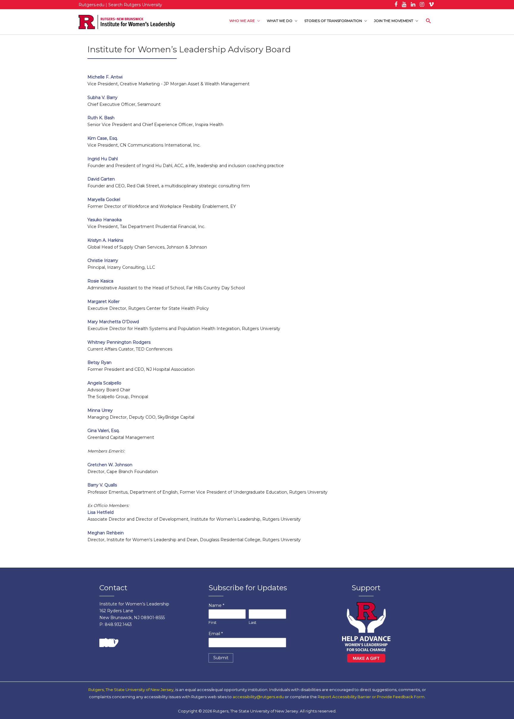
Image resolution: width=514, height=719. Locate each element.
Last (252, 622)
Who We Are (242, 20)
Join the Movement (393, 20)
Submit (220, 657)
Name (216, 605)
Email (216, 633)
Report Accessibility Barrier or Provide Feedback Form (371, 696)
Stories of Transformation (333, 20)
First (213, 622)
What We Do (279, 20)
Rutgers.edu (91, 4)
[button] (428, 21)
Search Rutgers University (135, 4)
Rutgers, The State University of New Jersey (130, 689)
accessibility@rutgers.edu (258, 696)
